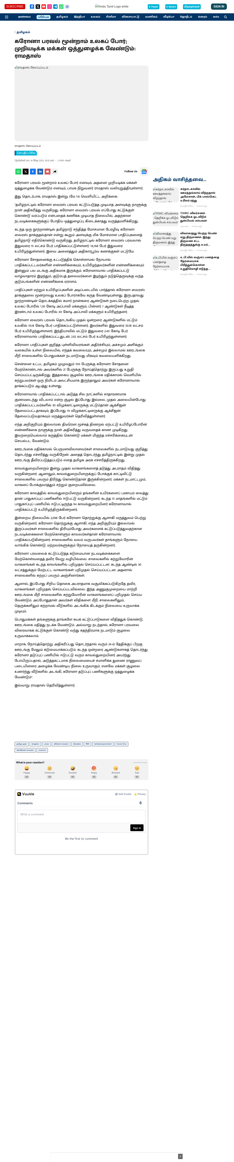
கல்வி (217, 17)
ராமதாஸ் (35, 744)
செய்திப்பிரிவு (26, 153)
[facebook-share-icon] (33, 173)
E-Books (171, 7)
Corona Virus (121, 744)
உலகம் (95, 17)
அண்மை (24, 17)
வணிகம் (151, 17)
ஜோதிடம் (186, 17)
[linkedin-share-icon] (40, 173)
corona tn (42, 750)
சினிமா (111, 17)
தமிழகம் (62, 17)
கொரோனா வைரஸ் (25, 750)
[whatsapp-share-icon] (18, 173)
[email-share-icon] (47, 173)
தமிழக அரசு (22, 744)
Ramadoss (77, 744)
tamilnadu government (103, 744)
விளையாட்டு (130, 17)
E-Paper (153, 7)
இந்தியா (79, 17)
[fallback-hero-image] (166, 194)
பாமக (46, 744)
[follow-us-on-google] (144, 171)
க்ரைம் (202, 17)
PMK (87, 744)
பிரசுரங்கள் (192, 7)
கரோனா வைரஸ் (61, 744)
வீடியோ (168, 17)
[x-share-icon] (26, 173)
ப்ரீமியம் (43, 17)
